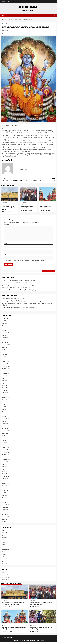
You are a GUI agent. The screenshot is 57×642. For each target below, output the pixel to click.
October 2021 (5, 457)
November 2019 (6, 512)
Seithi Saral (28, 7)
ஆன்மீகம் (4, 535)
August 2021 (5, 462)
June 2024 (4, 380)
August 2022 (5, 433)
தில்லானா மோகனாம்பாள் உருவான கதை (15, 298)
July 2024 (4, 378)
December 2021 (6, 452)
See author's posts (22, 169)
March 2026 (5, 330)
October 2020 (5, 485)
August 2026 (5, 318)
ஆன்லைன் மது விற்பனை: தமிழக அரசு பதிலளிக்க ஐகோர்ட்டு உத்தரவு (46, 206)
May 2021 (4, 469)
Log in (3, 572)
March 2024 (5, 387)
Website (6, 255)
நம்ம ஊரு (4, 554)
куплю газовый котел (7, 307)
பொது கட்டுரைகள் (6, 563)
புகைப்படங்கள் (5, 559)
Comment (7, 224)
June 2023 (4, 409)
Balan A (11, 211)
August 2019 (5, 519)
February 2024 (5, 390)
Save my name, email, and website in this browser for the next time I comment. (26, 260)
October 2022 (5, 428)
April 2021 (4, 471)
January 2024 (5, 392)
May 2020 (4, 497)
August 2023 (5, 404)
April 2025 (4, 356)
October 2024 (5, 371)
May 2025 (4, 354)
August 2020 (5, 490)
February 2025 (5, 361)
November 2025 (6, 340)
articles (3, 530)
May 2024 (4, 383)
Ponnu (11, 33)
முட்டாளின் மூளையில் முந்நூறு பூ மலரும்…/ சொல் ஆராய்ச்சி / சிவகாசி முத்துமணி (26, 301)
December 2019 (6, 509)
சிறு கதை (4, 542)
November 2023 (6, 397)
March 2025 (5, 359)
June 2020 (4, 495)
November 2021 (6, 454)
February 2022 (5, 447)
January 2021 (5, 478)
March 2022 (5, 445)
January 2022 (5, 450)
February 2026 (5, 333)
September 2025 (6, 344)
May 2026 (4, 325)
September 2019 (6, 516)
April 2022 (4, 442)
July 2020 (4, 493)
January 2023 (5, 421)
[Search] (55, 15)
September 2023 (6, 402)
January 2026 (5, 335)
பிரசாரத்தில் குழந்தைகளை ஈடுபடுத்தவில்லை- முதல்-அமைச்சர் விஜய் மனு (19, 290)
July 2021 (4, 464)
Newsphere (33, 640)
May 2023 (4, 411)
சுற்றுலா (3, 547)
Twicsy (3, 301)
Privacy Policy (10, 637)
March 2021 (5, 473)
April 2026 (4, 328)
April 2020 (4, 500)
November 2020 (6, 483)
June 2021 (4, 466)
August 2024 (5, 376)
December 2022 (6, 423)
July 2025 (4, 349)
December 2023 (6, 395)
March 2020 (5, 502)
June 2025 (4, 352)
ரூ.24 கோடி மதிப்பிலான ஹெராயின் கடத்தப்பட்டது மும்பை (15, 303)
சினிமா (3, 544)
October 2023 (5, 399)
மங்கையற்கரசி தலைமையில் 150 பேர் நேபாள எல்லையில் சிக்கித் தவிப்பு (28, 206)
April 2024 (4, 385)
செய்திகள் (4, 23)
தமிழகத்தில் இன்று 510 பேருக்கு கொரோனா (44, 179)
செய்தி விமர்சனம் (6, 549)
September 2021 (6, 459)
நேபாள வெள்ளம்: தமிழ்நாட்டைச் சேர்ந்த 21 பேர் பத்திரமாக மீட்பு (16, 287)
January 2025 (5, 364)
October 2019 (5, 514)
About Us (3, 637)
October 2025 (5, 342)
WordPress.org (5, 579)
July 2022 (4, 435)
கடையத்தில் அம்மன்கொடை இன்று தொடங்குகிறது (14, 179)
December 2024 (6, 366)
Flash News (4, 532)
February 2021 (5, 476)
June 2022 (4, 438)
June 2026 (4, 323)
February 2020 (5, 505)
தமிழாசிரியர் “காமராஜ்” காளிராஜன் (13, 309)
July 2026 (4, 321)
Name (6, 243)
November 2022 (6, 426)
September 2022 (6, 430)
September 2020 (6, 488)
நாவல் (3, 556)
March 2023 (5, 416)
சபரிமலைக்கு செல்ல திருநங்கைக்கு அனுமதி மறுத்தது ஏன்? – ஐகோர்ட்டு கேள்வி (8, 207)
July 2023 (4, 407)
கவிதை (3, 540)
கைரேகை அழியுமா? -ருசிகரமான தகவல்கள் (24, 307)
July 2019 (4, 521)
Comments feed (6, 577)
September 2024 (6, 373)
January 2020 (5, 507)
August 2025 (5, 347)
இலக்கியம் (4, 537)
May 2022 (4, 440)
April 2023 (4, 414)
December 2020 (6, 481)
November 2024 (6, 368)
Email (5, 249)
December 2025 (6, 337)
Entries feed (5, 574)
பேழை (3, 561)
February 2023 (5, 419)
